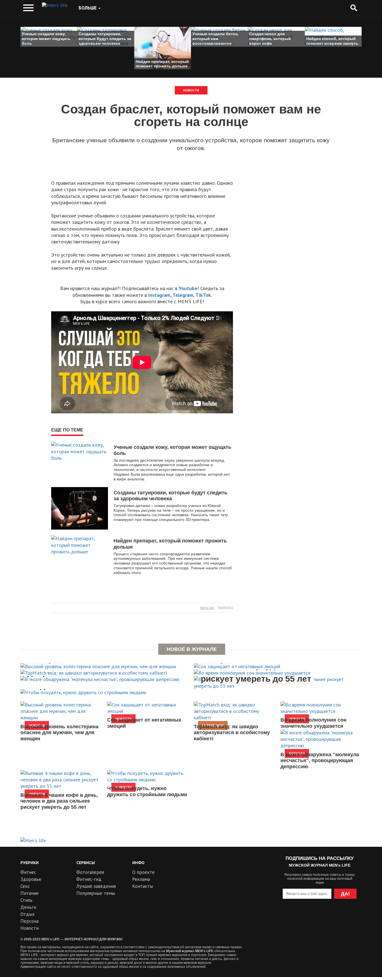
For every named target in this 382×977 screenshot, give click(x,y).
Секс (25, 886)
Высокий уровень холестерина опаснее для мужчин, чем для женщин (59, 732)
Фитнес (28, 872)
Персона (29, 921)
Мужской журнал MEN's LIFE (189, 951)
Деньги (28, 907)
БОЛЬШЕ (88, 8)
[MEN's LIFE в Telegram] (309, 916)
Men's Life (207, 608)
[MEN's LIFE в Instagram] (330, 916)
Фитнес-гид (89, 879)
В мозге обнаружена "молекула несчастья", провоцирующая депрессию (319, 760)
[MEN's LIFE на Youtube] (289, 916)
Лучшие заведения (96, 886)
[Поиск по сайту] (354, 8)
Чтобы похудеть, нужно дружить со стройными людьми (147, 791)
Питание (29, 893)
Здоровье (30, 879)
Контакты (142, 886)
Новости (191, 90)
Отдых (27, 914)
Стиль (26, 900)
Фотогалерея (90, 872)
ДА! (345, 894)
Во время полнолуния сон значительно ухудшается (313, 723)
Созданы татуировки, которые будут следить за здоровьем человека (170, 496)
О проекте (143, 872)
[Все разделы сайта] (28, 8)
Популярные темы (95, 893)
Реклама (141, 879)
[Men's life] (54, 5)
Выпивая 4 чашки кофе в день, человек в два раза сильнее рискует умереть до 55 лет (59, 801)
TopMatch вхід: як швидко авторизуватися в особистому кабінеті (232, 732)
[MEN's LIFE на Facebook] (350, 916)
